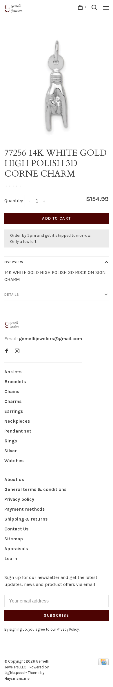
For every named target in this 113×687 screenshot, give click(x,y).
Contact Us (16, 529)
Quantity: (13, 200)
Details (11, 295)
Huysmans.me (17, 678)
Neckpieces (17, 421)
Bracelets (15, 381)
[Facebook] (6, 351)
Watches (14, 460)
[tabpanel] (56, 85)
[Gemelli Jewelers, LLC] (11, 325)
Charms (13, 401)
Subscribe (56, 615)
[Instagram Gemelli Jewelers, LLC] (17, 351)
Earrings (13, 411)
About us (14, 479)
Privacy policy (19, 499)
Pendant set (17, 431)
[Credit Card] (103, 663)
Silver (10, 450)
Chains (11, 391)
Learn (10, 558)
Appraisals (16, 548)
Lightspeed (14, 672)
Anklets (13, 371)
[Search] (95, 8)
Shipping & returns (26, 519)
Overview (13, 262)
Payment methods (24, 509)
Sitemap (13, 538)
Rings (10, 441)
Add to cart (56, 218)
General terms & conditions (35, 489)
